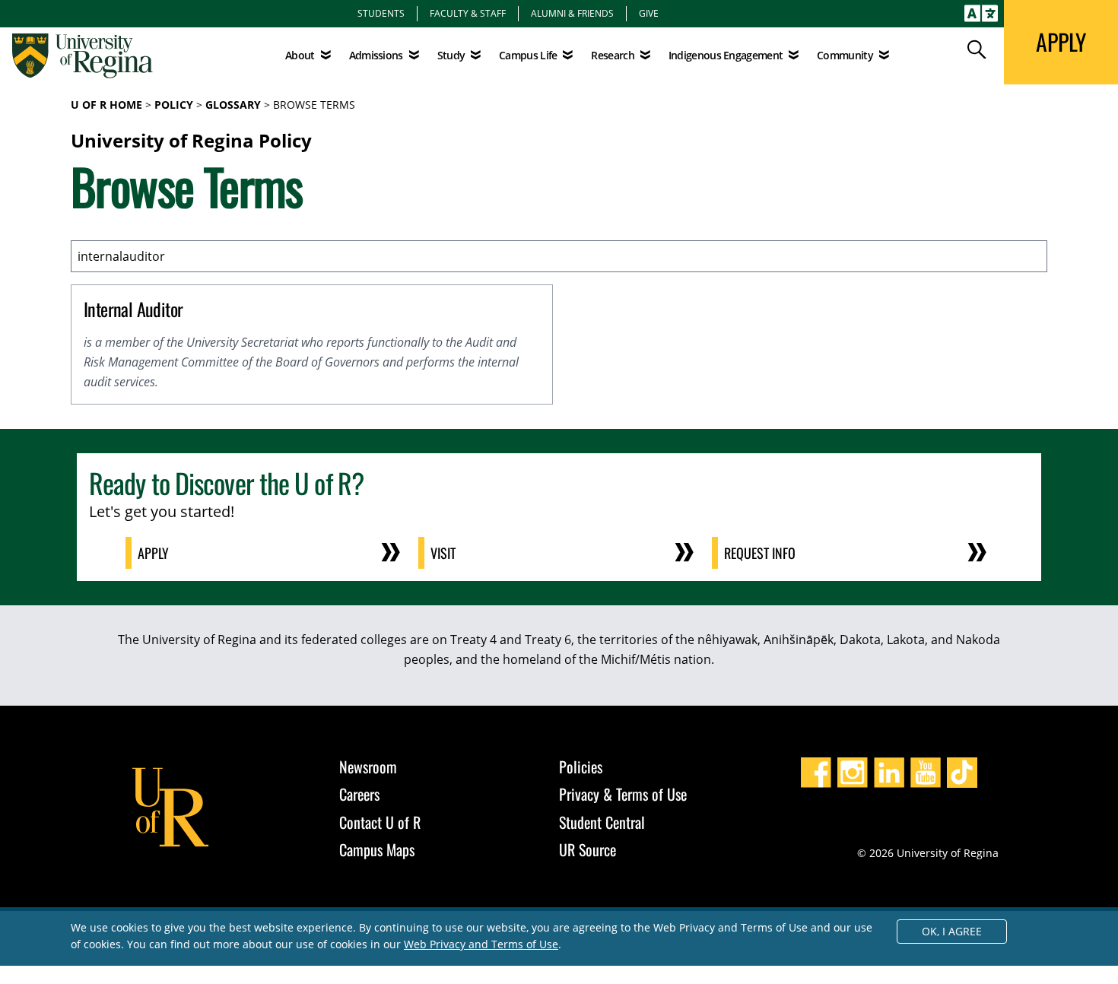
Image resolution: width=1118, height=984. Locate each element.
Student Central (602, 822)
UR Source (587, 849)
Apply (153, 553)
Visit (443, 553)
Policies (580, 766)
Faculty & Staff (468, 13)
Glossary (233, 104)
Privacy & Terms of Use (623, 793)
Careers (359, 793)
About (300, 55)
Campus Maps (376, 849)
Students (381, 13)
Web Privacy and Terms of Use (481, 944)
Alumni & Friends (572, 13)
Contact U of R (380, 822)
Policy (173, 104)
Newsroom (368, 766)
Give (649, 13)
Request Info (760, 553)
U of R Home (106, 104)
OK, (952, 931)
